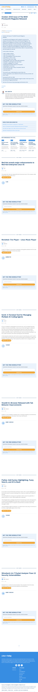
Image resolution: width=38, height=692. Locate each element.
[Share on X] (33, 13)
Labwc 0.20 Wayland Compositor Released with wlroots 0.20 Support (15, 126)
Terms (34, 113)
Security (30, 9)
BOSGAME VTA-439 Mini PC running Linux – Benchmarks (13, 124)
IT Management (8, 9)
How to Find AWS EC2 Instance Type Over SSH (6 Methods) (14, 143)
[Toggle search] (35, 6)
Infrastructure (16, 9)
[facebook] (22, 6)
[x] (25, 6)
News (2, 9)
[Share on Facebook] (31, 13)
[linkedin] (23, 6)
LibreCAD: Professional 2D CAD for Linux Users (11, 130)
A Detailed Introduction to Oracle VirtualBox (32, 143)
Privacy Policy (6, 114)
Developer (24, 9)
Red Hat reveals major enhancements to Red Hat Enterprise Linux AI (5, 143)
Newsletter (31, 6)
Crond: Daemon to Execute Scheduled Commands (23, 143)
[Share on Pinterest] (34, 13)
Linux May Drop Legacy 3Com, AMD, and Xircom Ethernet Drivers (14, 128)
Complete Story (5, 177)
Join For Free (19, 111)
